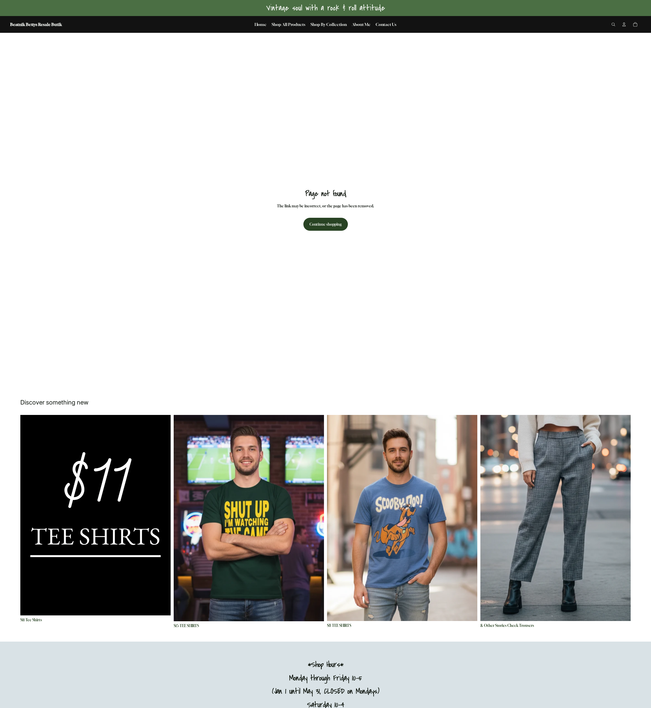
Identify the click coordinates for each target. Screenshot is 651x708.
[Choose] (162, 607)
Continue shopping (325, 224)
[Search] (613, 24)
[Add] (622, 613)
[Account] (624, 24)
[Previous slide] (28, 515)
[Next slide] (163, 515)
